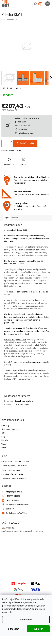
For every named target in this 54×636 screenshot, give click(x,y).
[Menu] (47, 4)
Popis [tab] (6, 217)
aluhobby (10, 508)
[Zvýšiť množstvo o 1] (11, 141)
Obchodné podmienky (11, 429)
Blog (3, 436)
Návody (4, 440)
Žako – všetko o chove (11, 470)
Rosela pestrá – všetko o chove (15, 461)
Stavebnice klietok (24, 401)
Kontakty (23, 129)
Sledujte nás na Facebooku (17, 504)
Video (3, 444)
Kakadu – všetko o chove (12, 474)
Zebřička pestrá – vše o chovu (14, 466)
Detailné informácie (9, 150)
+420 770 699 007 (13, 500)
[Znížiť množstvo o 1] (11, 145)
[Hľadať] (35, 4)
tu (11, 612)
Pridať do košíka (27, 143)
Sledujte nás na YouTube (16, 513)
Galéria (4, 447)
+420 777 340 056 (13, 496)
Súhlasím (38, 628)
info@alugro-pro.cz (27, 133)
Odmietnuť (13, 628)
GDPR (3, 433)
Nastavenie (26, 619)
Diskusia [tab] (14, 217)
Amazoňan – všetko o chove (13, 478)
